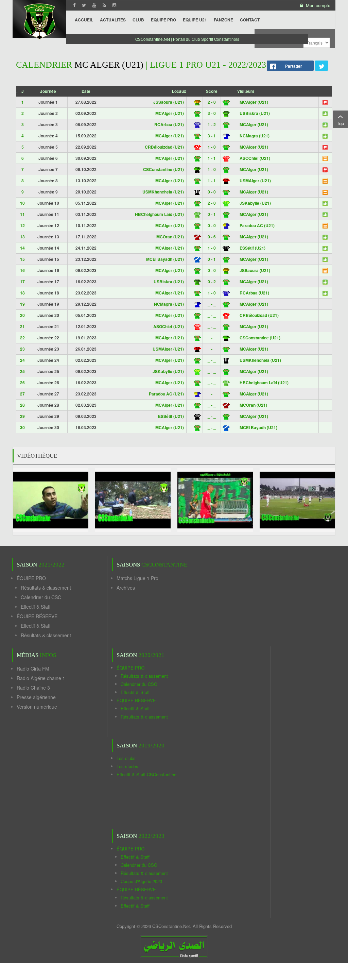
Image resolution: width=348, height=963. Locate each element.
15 (22, 259)
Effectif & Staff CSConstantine (146, 774)
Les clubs (126, 758)
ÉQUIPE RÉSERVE (37, 616)
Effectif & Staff (35, 606)
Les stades (127, 766)
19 (22, 304)
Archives (126, 587)
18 (22, 293)
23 (22, 349)
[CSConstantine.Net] (39, 20)
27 (22, 394)
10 (22, 203)
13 (22, 237)
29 (22, 416)
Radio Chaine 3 (33, 687)
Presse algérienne (36, 697)
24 (22, 360)
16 (22, 270)
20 (22, 315)
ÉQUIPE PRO (31, 578)
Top (340, 123)
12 (22, 225)
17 (22, 281)
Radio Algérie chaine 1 (41, 678)
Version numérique (37, 706)
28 (22, 405)
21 (22, 326)
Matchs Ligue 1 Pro (137, 578)
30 (22, 427)
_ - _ (212, 304)
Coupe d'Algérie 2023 (141, 881)
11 (22, 214)
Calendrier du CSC (41, 597)
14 (22, 248)
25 (22, 371)
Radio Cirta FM (33, 668)
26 (22, 382)
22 (22, 338)
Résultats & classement (46, 587)
